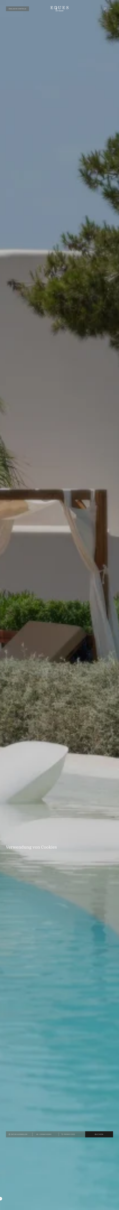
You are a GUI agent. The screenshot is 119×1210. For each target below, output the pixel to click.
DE (111, 9)
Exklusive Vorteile (17, 9)
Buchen (99, 1134)
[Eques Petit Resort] (59, 8)
